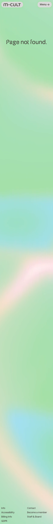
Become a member (37, 512)
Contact (31, 508)
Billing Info (6, 516)
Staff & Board (34, 516)
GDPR (4, 520)
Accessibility (7, 512)
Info (3, 508)
